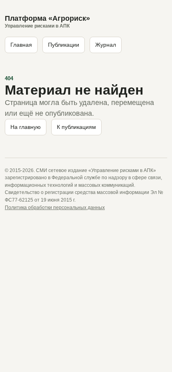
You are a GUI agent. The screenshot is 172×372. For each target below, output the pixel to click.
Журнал (105, 45)
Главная (21, 45)
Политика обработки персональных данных (55, 207)
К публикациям (76, 127)
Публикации (63, 45)
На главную (25, 127)
